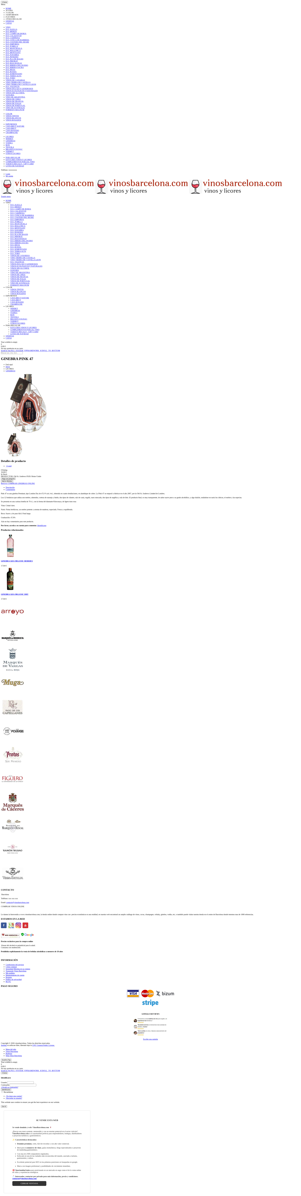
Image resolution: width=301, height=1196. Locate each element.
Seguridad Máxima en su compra (18, 969)
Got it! (4, 1106)
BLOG (8, 982)
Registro (9, 977)
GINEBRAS (10, 371)
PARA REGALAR (13, 157)
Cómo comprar (11, 967)
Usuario (4, 1082)
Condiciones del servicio (15, 965)
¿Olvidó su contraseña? (9, 1087)
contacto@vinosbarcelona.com (17, 902)
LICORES (10, 137)
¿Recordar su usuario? (14, 1098)
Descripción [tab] (10, 487)
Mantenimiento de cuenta (15, 975)
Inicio (8, 367)
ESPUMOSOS (11, 124)
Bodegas (9, 1054)
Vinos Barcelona (12, 1051)
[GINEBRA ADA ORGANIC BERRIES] (10, 556)
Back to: (18, 483)
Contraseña (5, 1085)
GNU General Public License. (43, 1045)
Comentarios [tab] (10, 490)
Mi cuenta (9, 176)
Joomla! (4, 1045)
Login (8, 174)
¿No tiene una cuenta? (14, 1096)
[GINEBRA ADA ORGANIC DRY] (10, 590)
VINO (8, 27)
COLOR (9, 114)
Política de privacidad (14, 979)
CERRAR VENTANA (29, 1183)
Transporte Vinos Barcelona (16, 971)
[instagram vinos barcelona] (18, 928)
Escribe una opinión (150, 1039)
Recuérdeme (8, 1092)
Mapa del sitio (11, 1049)
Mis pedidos (10, 973)
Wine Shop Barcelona (14, 1056)
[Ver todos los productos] (12, 623)
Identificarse (41, 526)
